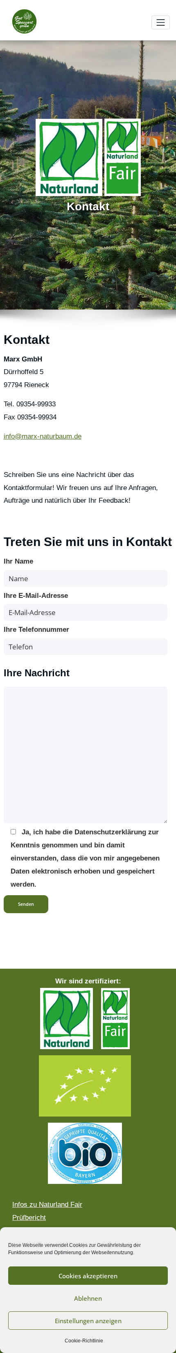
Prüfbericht (29, 1217)
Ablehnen (88, 1298)
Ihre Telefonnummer (36, 629)
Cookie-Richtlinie (84, 1341)
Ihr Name (18, 561)
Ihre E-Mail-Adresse (36, 596)
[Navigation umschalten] (160, 22)
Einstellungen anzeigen (88, 1321)
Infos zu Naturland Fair (47, 1204)
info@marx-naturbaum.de (42, 436)
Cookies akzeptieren (88, 1276)
